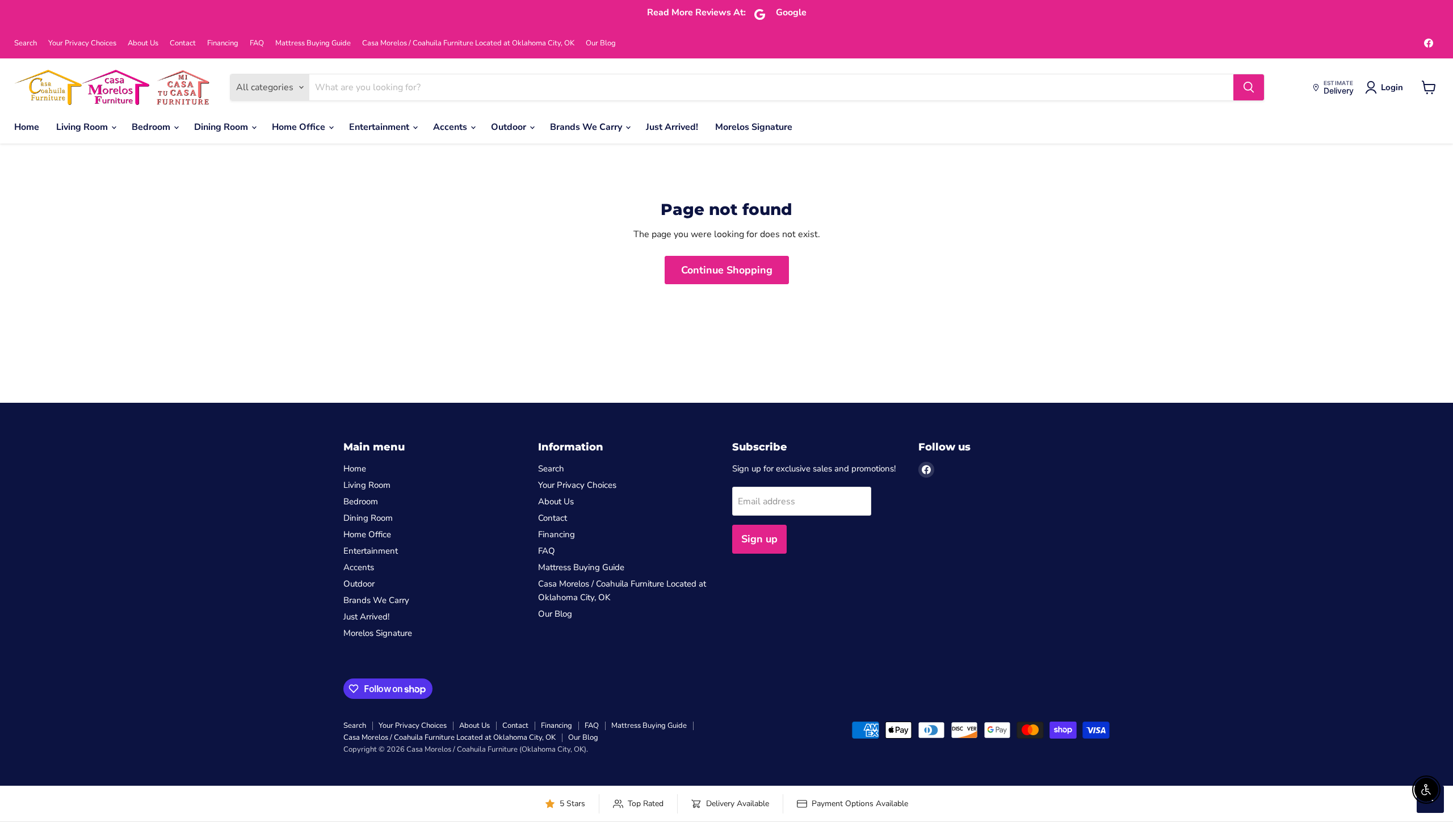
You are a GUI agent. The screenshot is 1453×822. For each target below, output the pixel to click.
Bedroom (152, 127)
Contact (183, 43)
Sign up (759, 539)
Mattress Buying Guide (313, 43)
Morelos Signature (753, 127)
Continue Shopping (726, 270)
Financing (222, 43)
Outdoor (509, 127)
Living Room (83, 127)
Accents (451, 127)
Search (25, 43)
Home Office (299, 127)
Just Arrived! (672, 127)
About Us (143, 43)
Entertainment (380, 127)
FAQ (257, 43)
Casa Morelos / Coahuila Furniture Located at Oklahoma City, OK (468, 43)
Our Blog (601, 43)
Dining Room (222, 127)
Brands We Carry (587, 127)
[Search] (1248, 87)
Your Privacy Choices (82, 43)
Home (26, 127)
